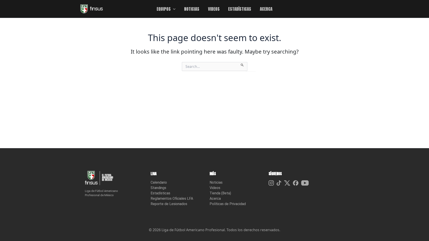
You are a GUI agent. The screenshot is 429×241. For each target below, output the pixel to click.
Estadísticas (160, 193)
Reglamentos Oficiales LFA (172, 198)
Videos (215, 188)
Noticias (216, 182)
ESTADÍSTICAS (239, 9)
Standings (158, 188)
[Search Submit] (242, 64)
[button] (173, 9)
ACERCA (266, 9)
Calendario (159, 182)
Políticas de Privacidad (228, 204)
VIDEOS (214, 9)
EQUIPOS (164, 9)
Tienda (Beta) (220, 193)
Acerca (215, 198)
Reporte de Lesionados (169, 204)
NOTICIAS (191, 9)
